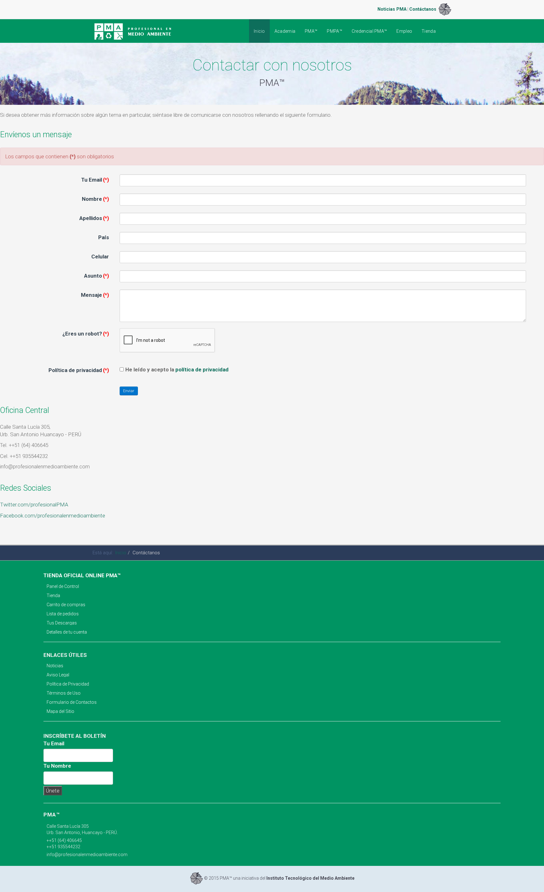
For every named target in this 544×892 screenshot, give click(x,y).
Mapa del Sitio (60, 711)
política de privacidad (202, 369)
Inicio (259, 31)
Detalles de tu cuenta (67, 632)
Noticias (55, 665)
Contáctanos (422, 9)
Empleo (404, 31)
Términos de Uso (64, 693)
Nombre (95, 199)
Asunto (96, 276)
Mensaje (95, 295)
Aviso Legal (58, 674)
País (103, 237)
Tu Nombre (57, 766)
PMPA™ (334, 31)
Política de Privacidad (68, 683)
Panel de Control (63, 586)
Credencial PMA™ (369, 31)
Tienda (429, 31)
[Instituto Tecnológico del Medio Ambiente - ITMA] (444, 9)
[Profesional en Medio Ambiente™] (133, 31)
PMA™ (311, 31)
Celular (100, 256)
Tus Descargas (62, 622)
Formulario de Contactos (72, 702)
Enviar (128, 390)
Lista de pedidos (63, 613)
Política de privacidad (78, 370)
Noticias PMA (391, 9)
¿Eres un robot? (85, 333)
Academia (285, 31)
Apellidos (94, 218)
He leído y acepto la (177, 369)
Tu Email (95, 180)
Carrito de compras (66, 604)
